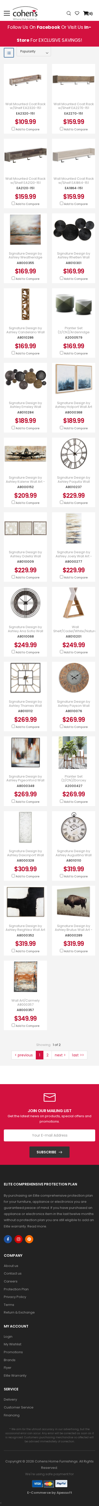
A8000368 (73, 412)
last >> (78, 1055)
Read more (36, 1226)
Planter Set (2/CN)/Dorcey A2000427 (73, 780)
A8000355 (25, 262)
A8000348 (25, 785)
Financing (12, 1415)
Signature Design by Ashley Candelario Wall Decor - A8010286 (25, 332)
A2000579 (73, 337)
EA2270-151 (73, 113)
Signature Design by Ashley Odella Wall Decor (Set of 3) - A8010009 (25, 558)
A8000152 (25, 487)
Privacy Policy (15, 1296)
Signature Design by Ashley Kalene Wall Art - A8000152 (25, 482)
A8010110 (73, 860)
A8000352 (25, 935)
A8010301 (73, 262)
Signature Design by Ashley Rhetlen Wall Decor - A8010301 (73, 258)
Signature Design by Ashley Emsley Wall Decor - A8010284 (25, 407)
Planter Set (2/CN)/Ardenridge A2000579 (74, 332)
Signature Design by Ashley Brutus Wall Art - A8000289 (73, 930)
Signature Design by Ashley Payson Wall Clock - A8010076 (73, 706)
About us (11, 1265)
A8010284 (25, 412)
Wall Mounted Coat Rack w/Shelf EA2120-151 (25, 181)
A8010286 (25, 337)
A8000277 (73, 561)
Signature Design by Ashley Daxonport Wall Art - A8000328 (25, 855)
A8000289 (73, 935)
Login (8, 1336)
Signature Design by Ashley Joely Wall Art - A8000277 (74, 556)
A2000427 (73, 785)
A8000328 (25, 860)
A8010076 (73, 711)
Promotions (13, 1352)
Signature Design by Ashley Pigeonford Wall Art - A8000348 (25, 780)
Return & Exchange (19, 1312)
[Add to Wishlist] (29, 91)
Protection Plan (16, 1289)
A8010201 (73, 636)
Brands (9, 1360)
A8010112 (25, 711)
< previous (24, 1055)
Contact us (13, 1273)
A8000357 (25, 1009)
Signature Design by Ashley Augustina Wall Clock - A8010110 (74, 855)
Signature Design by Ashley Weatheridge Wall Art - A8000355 (25, 258)
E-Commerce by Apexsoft (49, 1492)
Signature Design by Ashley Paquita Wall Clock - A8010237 (73, 482)
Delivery (10, 1399)
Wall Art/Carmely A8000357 (25, 1002)
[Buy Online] (21, 91)
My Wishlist (12, 1344)
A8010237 (73, 487)
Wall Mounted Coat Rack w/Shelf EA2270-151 (74, 106)
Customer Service (19, 1407)
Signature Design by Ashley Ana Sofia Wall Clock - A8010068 (25, 631)
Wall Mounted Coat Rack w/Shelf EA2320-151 (25, 106)
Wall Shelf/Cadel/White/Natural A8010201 (75, 631)
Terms (9, 1304)
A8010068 (25, 636)
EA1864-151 (74, 188)
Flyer (7, 1367)
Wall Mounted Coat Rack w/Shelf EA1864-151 (74, 181)
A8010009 (25, 561)
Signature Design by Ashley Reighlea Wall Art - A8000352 (25, 930)
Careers (11, 1281)
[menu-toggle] (7, 13)
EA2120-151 (25, 188)
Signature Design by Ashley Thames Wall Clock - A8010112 (25, 706)
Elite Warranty (15, 1375)
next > (60, 1055)
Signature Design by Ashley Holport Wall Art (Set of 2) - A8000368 (73, 407)
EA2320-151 (25, 113)
